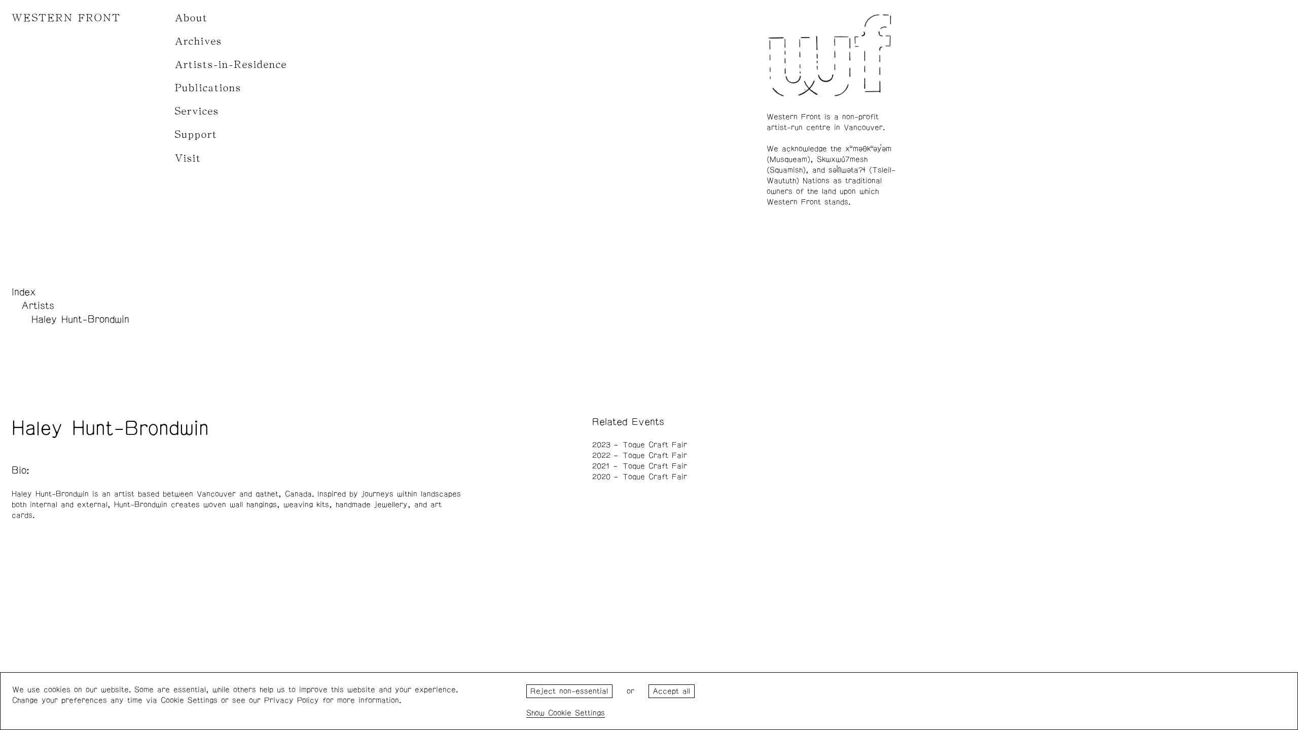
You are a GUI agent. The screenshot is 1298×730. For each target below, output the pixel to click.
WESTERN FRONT (66, 18)
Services (197, 111)
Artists (37, 306)
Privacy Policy (291, 700)
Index (24, 292)
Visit (188, 158)
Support (196, 134)
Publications (208, 88)
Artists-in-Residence (231, 64)
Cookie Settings (576, 713)
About (191, 18)
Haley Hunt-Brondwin (80, 319)
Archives (198, 41)
